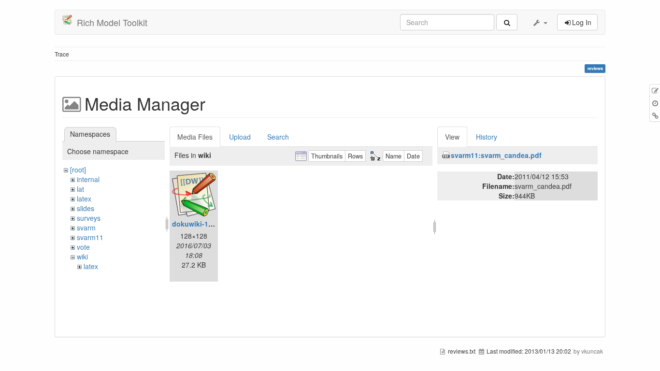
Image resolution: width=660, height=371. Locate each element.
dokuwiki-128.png (201, 223)
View (452, 137)
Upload (240, 137)
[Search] (506, 22)
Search (278, 137)
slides (85, 208)
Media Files (195, 137)
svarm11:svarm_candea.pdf (496, 155)
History (486, 137)
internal (88, 179)
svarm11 (90, 237)
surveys (88, 218)
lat (80, 189)
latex (84, 198)
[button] (540, 22)
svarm (86, 227)
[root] (78, 169)
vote (83, 247)
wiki (82, 256)
